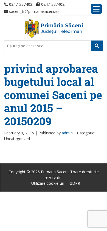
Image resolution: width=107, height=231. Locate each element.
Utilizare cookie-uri (47, 183)
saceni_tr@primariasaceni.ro (33, 11)
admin (67, 132)
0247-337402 (20, 4)
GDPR (74, 183)
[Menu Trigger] (96, 9)
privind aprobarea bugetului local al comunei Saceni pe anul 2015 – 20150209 (53, 94)
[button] (97, 46)
